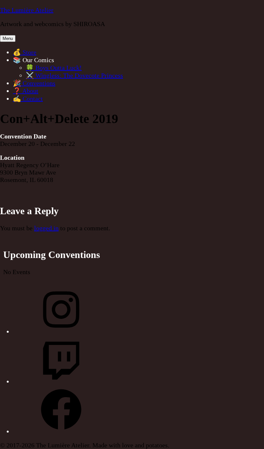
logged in (46, 228)
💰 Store (24, 52)
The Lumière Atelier (26, 10)
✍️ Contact (28, 98)
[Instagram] (61, 331)
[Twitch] (61, 381)
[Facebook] (61, 431)
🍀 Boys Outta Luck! (54, 67)
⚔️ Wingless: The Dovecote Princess (74, 75)
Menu (8, 38)
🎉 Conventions (34, 83)
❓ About (25, 90)
